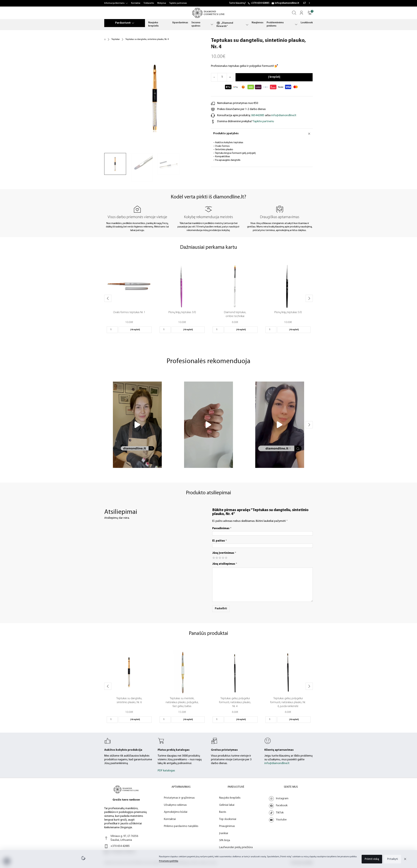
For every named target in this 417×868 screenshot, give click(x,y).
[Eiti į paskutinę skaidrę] (107, 298)
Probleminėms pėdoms (275, 24)
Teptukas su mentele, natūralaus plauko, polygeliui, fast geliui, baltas (182, 702)
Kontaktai (135, 3)
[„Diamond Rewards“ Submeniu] (247, 24)
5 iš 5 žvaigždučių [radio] (226, 557)
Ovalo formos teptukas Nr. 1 (129, 312)
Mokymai (161, 3)
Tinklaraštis (149, 3)
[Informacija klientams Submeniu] (127, 3)
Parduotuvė (123, 23)
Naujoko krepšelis (153, 24)
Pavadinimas (221, 528)
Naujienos (257, 22)
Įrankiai (223, 833)
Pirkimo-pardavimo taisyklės (181, 826)
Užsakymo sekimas (175, 805)
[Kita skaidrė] (309, 298)
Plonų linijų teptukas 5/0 (288, 312)
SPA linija (224, 840)
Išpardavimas (180, 22)
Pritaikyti (392, 859)
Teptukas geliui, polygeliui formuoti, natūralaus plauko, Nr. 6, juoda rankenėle (288, 702)
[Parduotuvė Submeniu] (133, 22)
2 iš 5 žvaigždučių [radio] (216, 557)
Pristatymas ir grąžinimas (179, 797)
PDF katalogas (166, 770)
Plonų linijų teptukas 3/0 (182, 312)
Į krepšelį (135, 329)
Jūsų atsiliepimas (224, 564)
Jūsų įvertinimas (224, 553)
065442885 (257, 115)
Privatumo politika (168, 861)
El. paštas (219, 540)
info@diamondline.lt (287, 3)
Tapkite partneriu (263, 121)
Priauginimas (227, 826)
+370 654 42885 (260, 3)
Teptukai (115, 39)
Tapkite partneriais (178, 3)
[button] (310, 13)
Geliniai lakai (226, 805)
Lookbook (307, 22)
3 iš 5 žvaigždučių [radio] (219, 557)
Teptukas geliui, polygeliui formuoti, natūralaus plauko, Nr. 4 (235, 702)
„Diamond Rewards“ (224, 25)
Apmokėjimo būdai (175, 812)
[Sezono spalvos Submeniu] (212, 24)
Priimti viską (372, 859)
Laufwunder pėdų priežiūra (236, 847)
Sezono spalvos (195, 24)
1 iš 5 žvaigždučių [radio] (213, 557)
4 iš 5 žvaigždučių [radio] (223, 557)
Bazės (222, 812)
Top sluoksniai (227, 819)
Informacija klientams (114, 3)
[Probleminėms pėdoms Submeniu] (296, 24)
